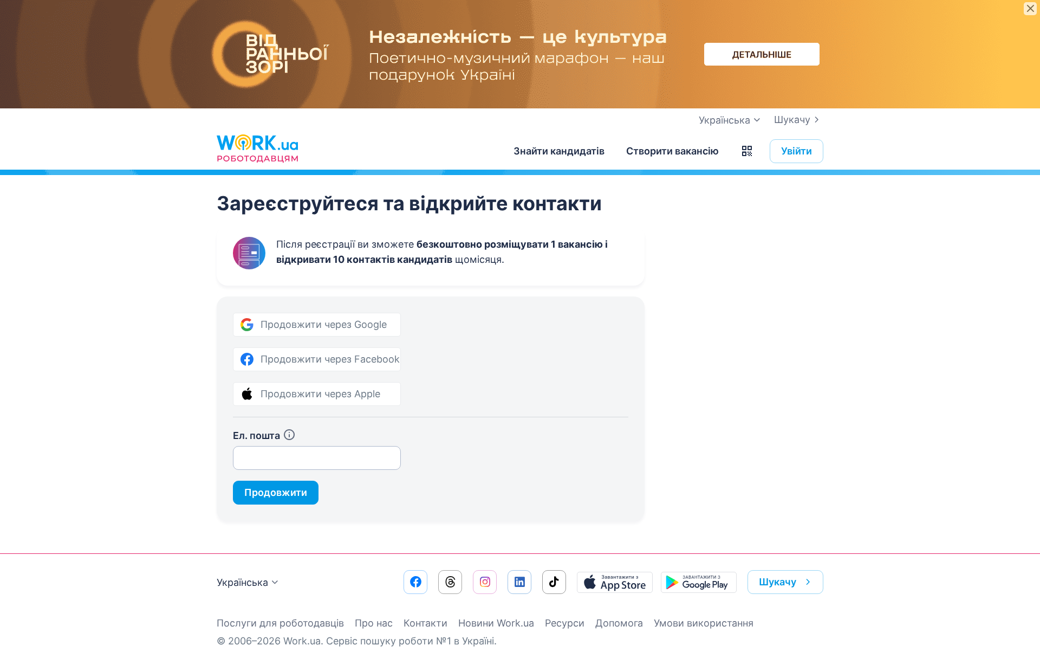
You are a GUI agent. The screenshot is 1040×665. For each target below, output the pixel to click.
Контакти (425, 623)
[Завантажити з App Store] (615, 582)
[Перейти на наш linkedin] (519, 582)
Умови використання (703, 623)
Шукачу (792, 119)
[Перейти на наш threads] (450, 582)
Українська (242, 582)
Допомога (619, 623)
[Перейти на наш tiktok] (554, 582)
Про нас (374, 623)
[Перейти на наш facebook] (415, 582)
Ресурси (564, 623)
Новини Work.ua (496, 623)
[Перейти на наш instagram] (485, 582)
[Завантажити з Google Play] (699, 582)
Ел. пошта (256, 435)
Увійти (796, 151)
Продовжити (275, 492)
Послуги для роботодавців (280, 623)
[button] (747, 151)
